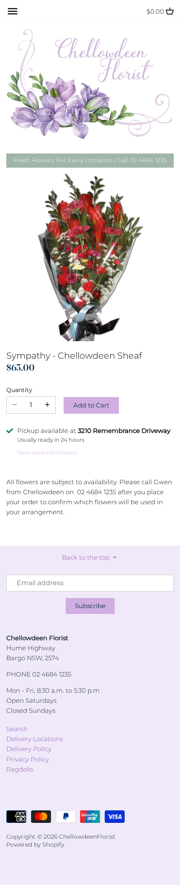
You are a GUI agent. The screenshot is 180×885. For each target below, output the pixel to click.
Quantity (19, 390)
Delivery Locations (34, 739)
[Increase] (47, 405)
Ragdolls (19, 769)
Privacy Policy (27, 759)
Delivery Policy (28, 749)
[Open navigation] (12, 11)
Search (17, 729)
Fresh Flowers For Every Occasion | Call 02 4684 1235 (90, 160)
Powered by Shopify (35, 844)
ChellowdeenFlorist (87, 836)
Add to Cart (91, 405)
